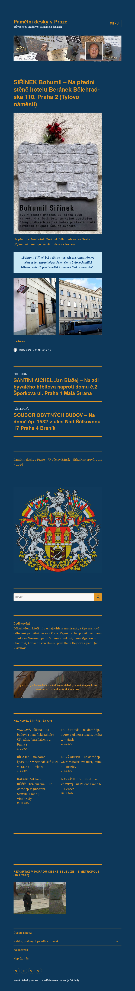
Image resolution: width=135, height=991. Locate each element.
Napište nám (21, 958)
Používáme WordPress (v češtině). (60, 980)
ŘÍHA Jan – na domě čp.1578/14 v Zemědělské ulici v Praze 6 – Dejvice (37, 761)
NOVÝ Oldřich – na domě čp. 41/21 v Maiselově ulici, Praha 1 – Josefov (81, 761)
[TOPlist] (21, 844)
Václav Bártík (25, 349)
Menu (114, 23)
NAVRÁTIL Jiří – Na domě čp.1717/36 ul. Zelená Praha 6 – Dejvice (81, 784)
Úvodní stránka (23, 933)
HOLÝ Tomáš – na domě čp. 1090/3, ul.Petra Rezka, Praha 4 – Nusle (81, 734)
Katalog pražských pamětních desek (36, 941)
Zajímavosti (21, 950)
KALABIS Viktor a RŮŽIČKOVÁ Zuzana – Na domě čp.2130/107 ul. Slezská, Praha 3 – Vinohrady (34, 789)
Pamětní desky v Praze (41, 21)
